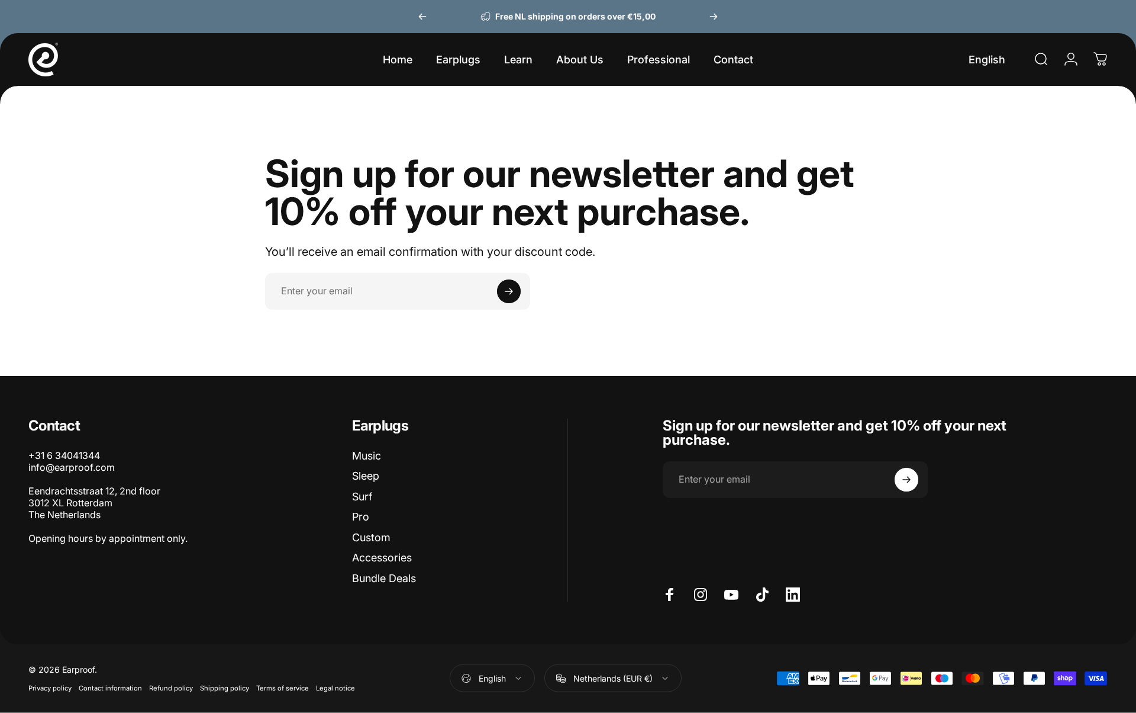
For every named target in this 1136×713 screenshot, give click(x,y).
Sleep (365, 476)
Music (366, 455)
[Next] (714, 16)
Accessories (382, 557)
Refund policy (171, 688)
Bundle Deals (384, 578)
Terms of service (282, 688)
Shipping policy (224, 688)
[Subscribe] (509, 291)
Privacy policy (50, 688)
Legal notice (335, 688)
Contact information (110, 688)
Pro (360, 516)
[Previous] (422, 16)
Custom (371, 537)
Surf (362, 496)
